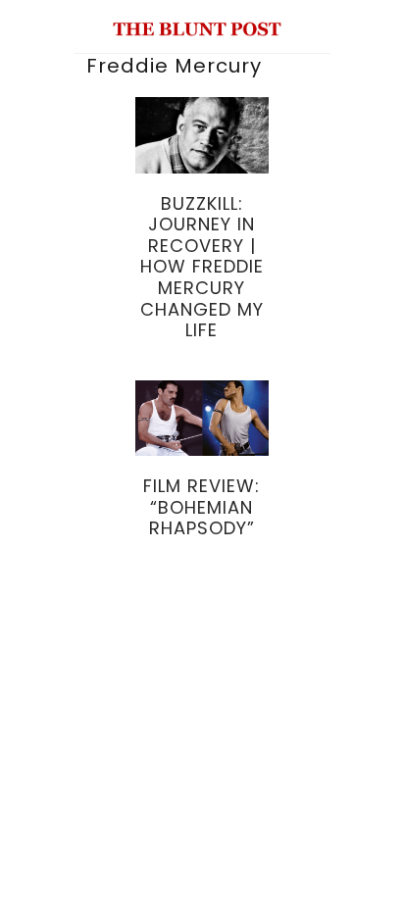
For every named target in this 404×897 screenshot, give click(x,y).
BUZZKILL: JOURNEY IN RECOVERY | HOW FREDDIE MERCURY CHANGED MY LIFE (202, 267)
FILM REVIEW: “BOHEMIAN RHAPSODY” (201, 506)
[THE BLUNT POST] (197, 28)
